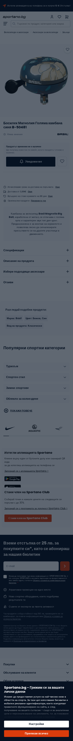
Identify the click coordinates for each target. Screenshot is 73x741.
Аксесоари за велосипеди (45, 32)
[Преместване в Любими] (67, 49)
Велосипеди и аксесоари (16, 32)
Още (57, 187)
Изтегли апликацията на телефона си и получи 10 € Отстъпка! (38, 5)
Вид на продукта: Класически (24, 325)
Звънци (66, 32)
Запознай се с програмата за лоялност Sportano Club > (36, 508)
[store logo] (26, 17)
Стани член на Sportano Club (28, 518)
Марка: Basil (14, 318)
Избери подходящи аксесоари (23, 272)
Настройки (36, 724)
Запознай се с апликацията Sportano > (26, 471)
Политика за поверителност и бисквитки (30, 641)
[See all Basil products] (63, 134)
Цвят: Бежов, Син (36, 318)
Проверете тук (38, 200)
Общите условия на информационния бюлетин (37, 581)
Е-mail (10, 566)
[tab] (36, 250)
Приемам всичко (36, 733)
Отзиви (8, 282)
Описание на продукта (18, 261)
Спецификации (13, 250)
